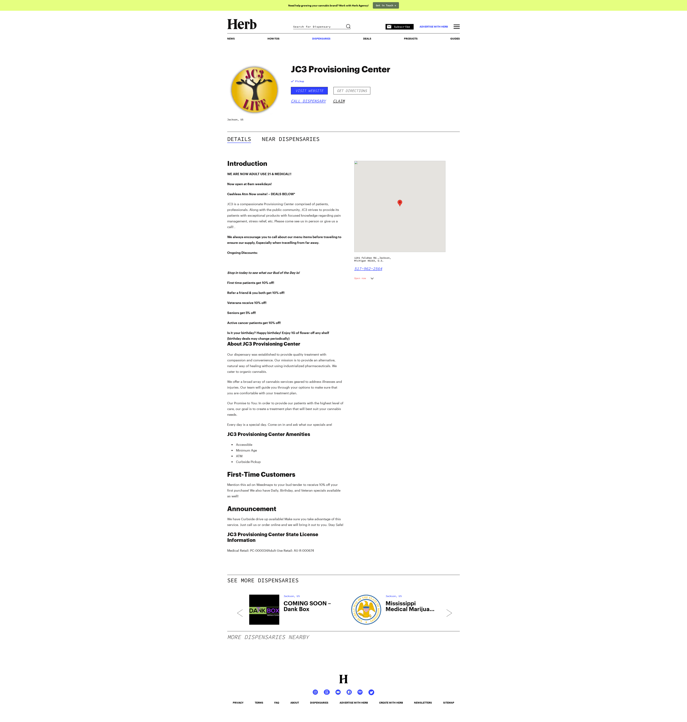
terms (259, 702)
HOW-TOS (273, 38)
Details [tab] (239, 139)
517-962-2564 (368, 268)
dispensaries (319, 702)
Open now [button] (360, 278)
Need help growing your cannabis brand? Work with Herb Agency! (328, 5)
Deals (367, 38)
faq (276, 702)
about (294, 702)
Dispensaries (321, 38)
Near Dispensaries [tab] (291, 139)
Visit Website (309, 90)
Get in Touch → (386, 5)
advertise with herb (434, 26)
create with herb (391, 702)
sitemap (448, 702)
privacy (238, 702)
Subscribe (402, 26)
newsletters (423, 702)
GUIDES (455, 38)
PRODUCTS (411, 38)
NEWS (231, 38)
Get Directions (352, 90)
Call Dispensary (308, 101)
